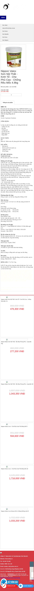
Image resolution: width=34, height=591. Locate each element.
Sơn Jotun (4, 25)
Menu (3, 17)
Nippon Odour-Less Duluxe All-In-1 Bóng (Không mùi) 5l (15, 511)
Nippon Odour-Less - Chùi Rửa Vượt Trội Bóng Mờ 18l (14, 468)
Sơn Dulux (5, 31)
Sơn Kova (4, 37)
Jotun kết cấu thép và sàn (8, 28)
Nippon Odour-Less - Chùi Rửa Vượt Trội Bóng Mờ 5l (14, 426)
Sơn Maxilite (5, 34)
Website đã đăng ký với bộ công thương (10, 577)
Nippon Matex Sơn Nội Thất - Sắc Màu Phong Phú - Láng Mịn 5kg (16, 342)
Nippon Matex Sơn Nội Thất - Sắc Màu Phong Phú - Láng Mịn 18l (17, 384)
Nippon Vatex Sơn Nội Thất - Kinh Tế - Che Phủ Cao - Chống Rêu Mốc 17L (16, 300)
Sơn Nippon (5, 40)
